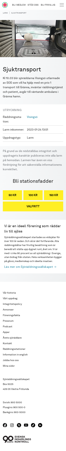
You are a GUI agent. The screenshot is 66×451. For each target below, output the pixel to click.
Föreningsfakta (11, 315)
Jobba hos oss (11, 360)
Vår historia (9, 292)
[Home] (5, 5)
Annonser (8, 309)
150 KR (53, 195)
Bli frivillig (48, 5)
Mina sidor (9, 365)
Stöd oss (33, 5)
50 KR (12, 195)
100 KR (33, 195)
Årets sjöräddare (12, 337)
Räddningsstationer (14, 349)
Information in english (15, 354)
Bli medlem (19, 5)
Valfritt (33, 206)
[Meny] (62, 5)
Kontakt (7, 343)
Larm (5, 13)
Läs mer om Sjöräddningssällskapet (28, 266)
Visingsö (32, 117)
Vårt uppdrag (10, 298)
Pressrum (8, 320)
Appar (6, 332)
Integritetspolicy (12, 304)
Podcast (7, 326)
